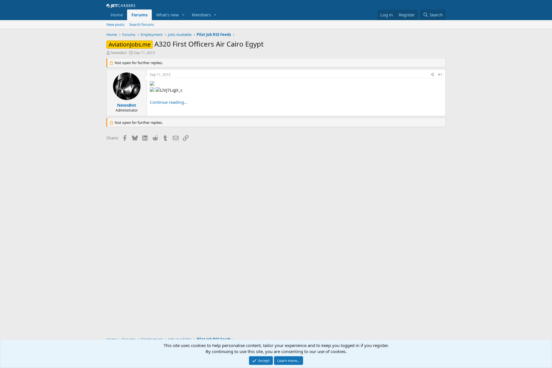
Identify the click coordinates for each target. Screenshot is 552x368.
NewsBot (118, 52)
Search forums (141, 24)
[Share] (432, 75)
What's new (167, 15)
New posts (115, 24)
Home (117, 15)
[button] (183, 14)
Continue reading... (168, 102)
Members (201, 15)
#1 (440, 74)
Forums (139, 15)
